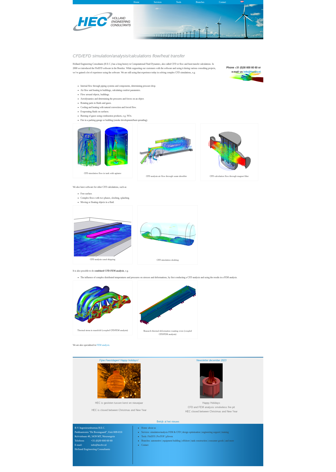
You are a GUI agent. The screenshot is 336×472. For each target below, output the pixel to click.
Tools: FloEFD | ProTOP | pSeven (157, 436)
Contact (222, 2)
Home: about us (148, 428)
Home (136, 2)
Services (158, 2)
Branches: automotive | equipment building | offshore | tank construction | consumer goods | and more (187, 440)
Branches (200, 2)
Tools (178, 2)
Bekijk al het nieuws (168, 421)
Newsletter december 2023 (211, 360)
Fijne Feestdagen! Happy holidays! (118, 360)
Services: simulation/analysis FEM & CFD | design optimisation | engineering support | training (185, 432)
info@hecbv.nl (252, 71)
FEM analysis (103, 345)
